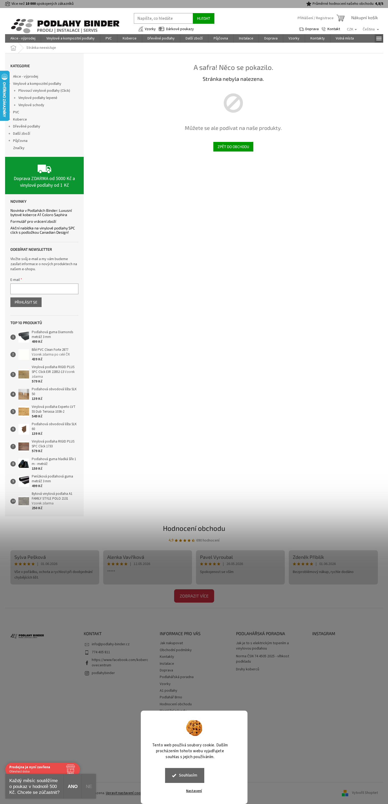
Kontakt (333, 29)
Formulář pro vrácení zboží (33, 221)
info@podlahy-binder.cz (111, 644)
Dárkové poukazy (180, 29)
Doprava (312, 29)
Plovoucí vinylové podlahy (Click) (44, 90)
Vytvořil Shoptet (365, 793)
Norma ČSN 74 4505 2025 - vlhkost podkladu (262, 659)
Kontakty (167, 656)
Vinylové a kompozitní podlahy (37, 83)
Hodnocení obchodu (194, 528)
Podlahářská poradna (177, 677)
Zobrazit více (194, 595)
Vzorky (150, 29)
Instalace (167, 663)
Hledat (203, 18)
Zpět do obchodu (233, 146)
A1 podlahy (168, 690)
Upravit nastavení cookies (126, 793)
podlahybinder (103, 673)
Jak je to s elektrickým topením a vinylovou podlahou (262, 646)
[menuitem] (23, 38)
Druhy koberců (247, 669)
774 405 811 (101, 652)
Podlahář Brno (171, 697)
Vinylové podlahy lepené (37, 98)
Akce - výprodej (25, 76)
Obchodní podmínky (176, 650)
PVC (16, 112)
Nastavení (194, 791)
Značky (19, 148)
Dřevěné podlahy (26, 126)
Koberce (20, 119)
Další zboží (21, 133)
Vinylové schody (31, 105)
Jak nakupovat (171, 643)
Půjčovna (20, 141)
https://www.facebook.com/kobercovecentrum (120, 662)
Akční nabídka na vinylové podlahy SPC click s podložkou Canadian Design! (42, 230)
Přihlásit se (26, 302)
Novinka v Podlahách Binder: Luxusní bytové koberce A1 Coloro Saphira (41, 212)
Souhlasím (188, 775)
